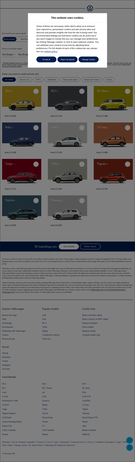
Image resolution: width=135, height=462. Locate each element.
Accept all (46, 60)
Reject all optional (67, 60)
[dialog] (67, 231)
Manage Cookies (88, 60)
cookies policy (50, 51)
